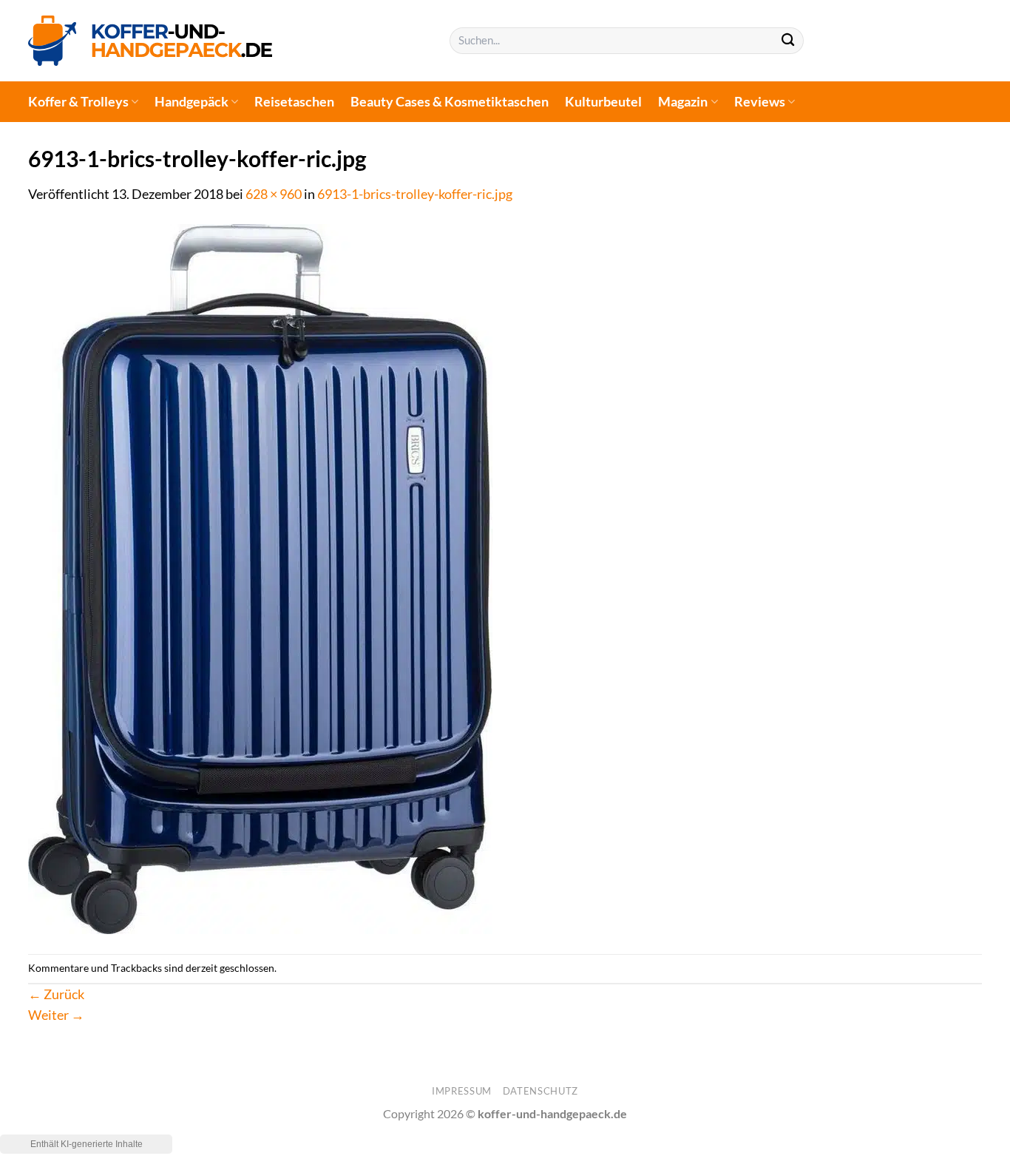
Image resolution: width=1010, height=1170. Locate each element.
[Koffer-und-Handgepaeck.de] (150, 40)
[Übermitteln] (787, 41)
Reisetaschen (294, 101)
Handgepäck (191, 101)
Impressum (462, 1091)
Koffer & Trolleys (78, 101)
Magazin (683, 101)
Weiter (56, 1015)
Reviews (759, 101)
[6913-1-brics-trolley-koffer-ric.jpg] (260, 578)
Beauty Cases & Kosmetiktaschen (449, 101)
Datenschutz (540, 1091)
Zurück (56, 994)
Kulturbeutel (603, 101)
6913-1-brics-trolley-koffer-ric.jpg (414, 194)
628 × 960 (273, 194)
